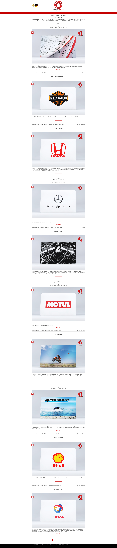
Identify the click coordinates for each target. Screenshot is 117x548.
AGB (56, 544)
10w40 (43, 72)
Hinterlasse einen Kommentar (81, 124)
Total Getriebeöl (58, 489)
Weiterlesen (58, 69)
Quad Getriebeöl (58, 334)
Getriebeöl (58, 23)
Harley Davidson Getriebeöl (58, 76)
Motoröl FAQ (60, 12)
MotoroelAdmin (64, 27)
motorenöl (57, 72)
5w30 (45, 72)
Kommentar (83, 72)
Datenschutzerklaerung (50, 544)
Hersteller (52, 12)
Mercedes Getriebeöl (58, 179)
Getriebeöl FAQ (67, 12)
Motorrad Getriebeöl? (59, 231)
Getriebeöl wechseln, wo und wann (58, 25)
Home (48, 12)
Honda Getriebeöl (58, 128)
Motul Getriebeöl (58, 283)
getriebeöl (49, 72)
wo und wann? (64, 72)
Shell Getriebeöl (58, 437)
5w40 (46, 72)
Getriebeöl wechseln (53, 72)
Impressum (44, 544)
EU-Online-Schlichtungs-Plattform (64, 544)
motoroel (60, 72)
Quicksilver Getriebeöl (58, 386)
